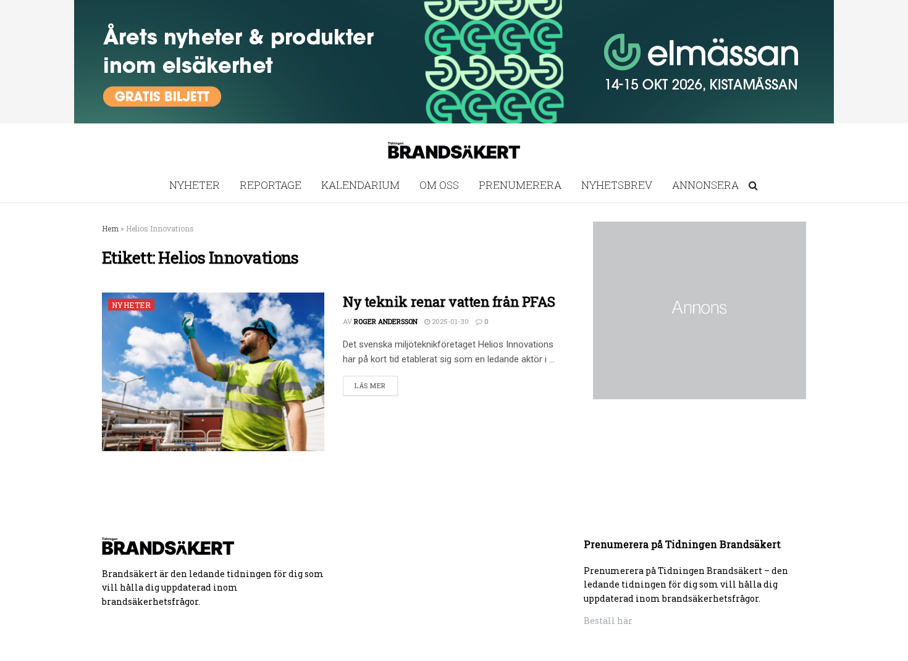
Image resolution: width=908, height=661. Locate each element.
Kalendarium (360, 185)
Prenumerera (520, 185)
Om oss (439, 185)
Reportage (270, 185)
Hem (110, 228)
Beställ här (608, 620)
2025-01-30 (449, 321)
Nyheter (194, 185)
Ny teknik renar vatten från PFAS (449, 301)
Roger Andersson (386, 321)
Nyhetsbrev (616, 185)
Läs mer (370, 385)
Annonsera (705, 185)
